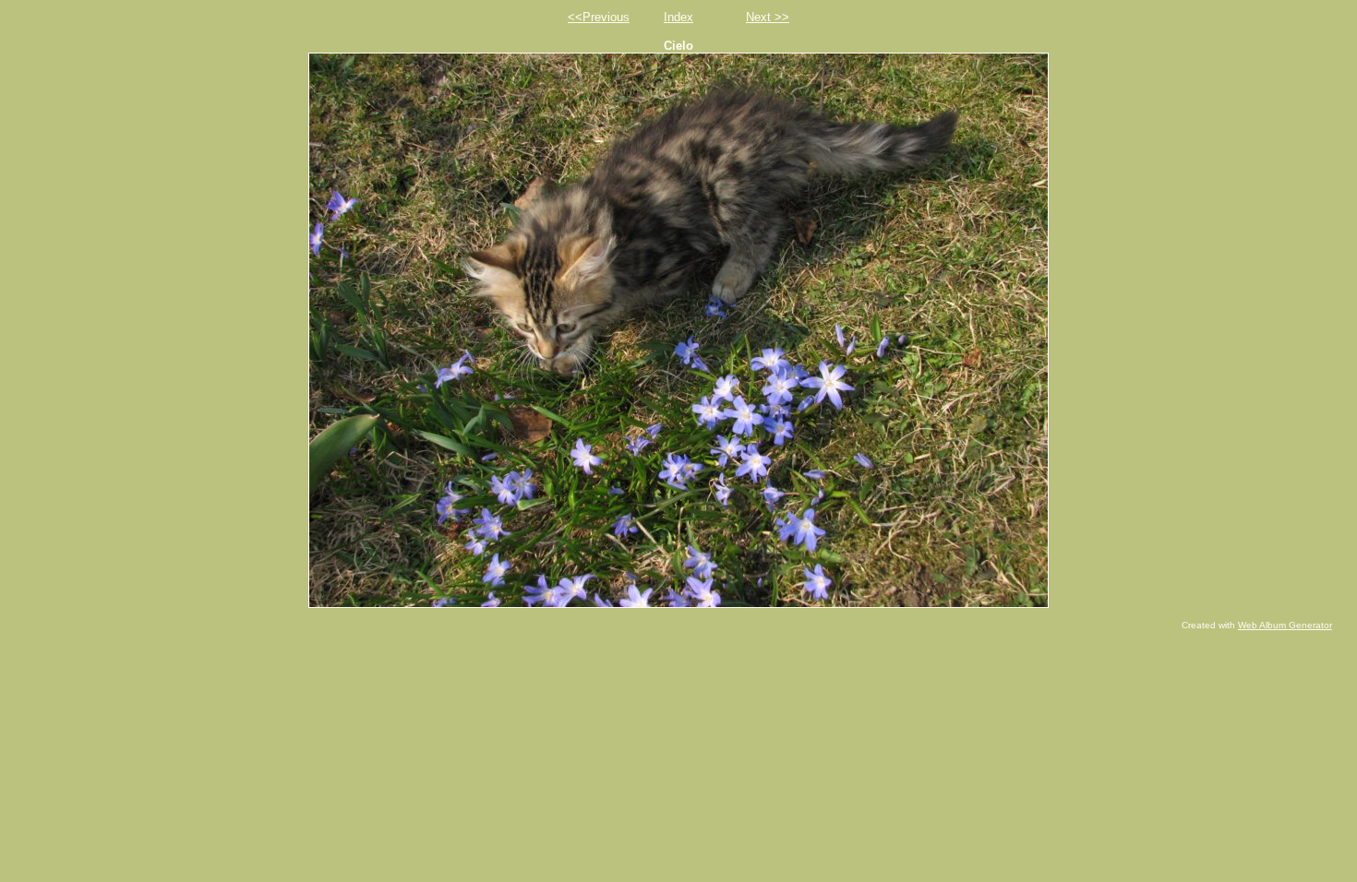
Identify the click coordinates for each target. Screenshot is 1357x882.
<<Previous (599, 17)
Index (678, 17)
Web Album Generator (1285, 625)
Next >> (767, 17)
